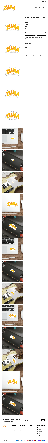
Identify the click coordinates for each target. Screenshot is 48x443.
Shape (26, 26)
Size (25, 30)
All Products (13, 427)
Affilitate (21, 430)
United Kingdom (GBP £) (33, 7)
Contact (21, 427)
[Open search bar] (40, 8)
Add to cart (35, 35)
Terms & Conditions (31, 427)
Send (43, 420)
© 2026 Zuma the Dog (4, 440)
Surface (26, 22)
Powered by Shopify (7, 440)
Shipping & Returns (14, 430)
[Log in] (42, 8)
